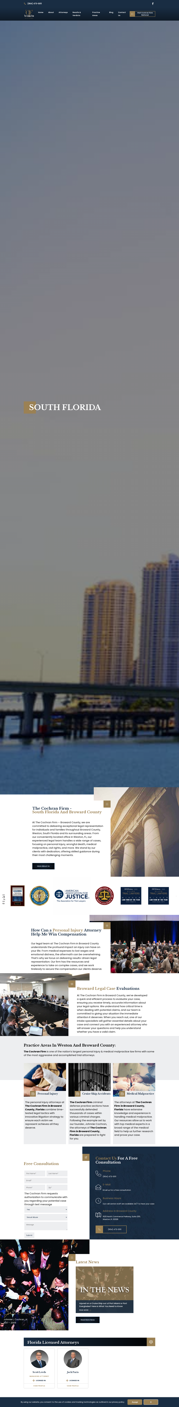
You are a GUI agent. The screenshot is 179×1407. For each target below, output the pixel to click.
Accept (135, 1402)
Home (40, 12)
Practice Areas (96, 14)
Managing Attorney (39, 1376)
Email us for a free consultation (117, 1190)
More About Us (43, 866)
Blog (111, 12)
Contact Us (122, 14)
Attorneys (63, 12)
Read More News (88, 1320)
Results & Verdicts (77, 14)
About (51, 12)
